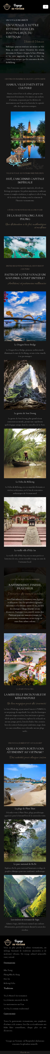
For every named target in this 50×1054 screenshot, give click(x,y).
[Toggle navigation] (45, 7)
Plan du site (25, 1052)
